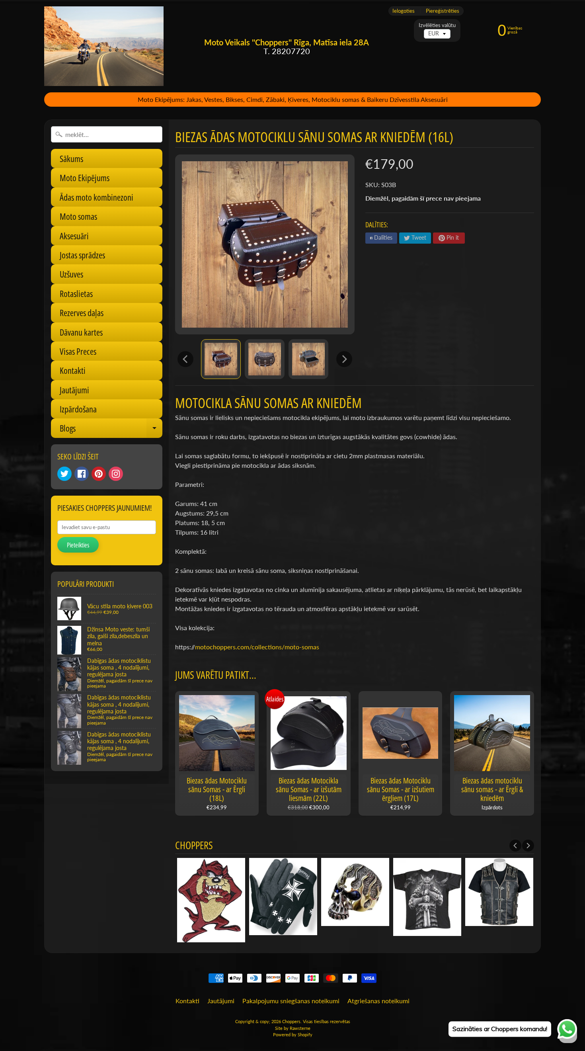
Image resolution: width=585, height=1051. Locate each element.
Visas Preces (78, 351)
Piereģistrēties (442, 11)
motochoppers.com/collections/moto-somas (257, 647)
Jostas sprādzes (82, 255)
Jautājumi (74, 390)
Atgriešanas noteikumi (378, 1000)
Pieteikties (78, 545)
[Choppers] (104, 46)
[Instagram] (116, 474)
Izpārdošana (78, 409)
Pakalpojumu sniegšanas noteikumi (290, 1000)
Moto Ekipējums (84, 178)
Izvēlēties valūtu (437, 25)
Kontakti (73, 370)
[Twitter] (64, 474)
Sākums (71, 158)
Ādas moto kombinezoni (96, 197)
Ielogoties (403, 11)
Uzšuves (71, 274)
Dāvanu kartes (81, 332)
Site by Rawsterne (292, 1028)
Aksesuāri (74, 236)
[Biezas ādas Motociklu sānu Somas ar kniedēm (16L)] (221, 359)
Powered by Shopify (292, 1034)
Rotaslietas (76, 293)
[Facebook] (81, 474)
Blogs (111, 430)
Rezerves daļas (81, 312)
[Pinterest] (99, 474)
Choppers (291, 1021)
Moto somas (78, 216)
